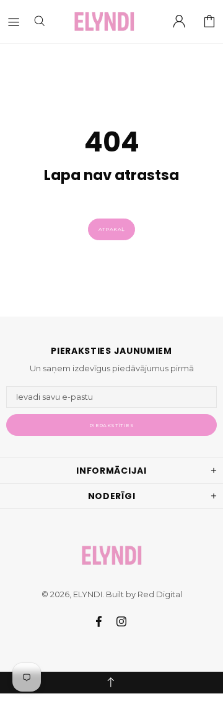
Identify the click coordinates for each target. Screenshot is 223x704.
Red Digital (160, 594)
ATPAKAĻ (111, 229)
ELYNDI (104, 21)
